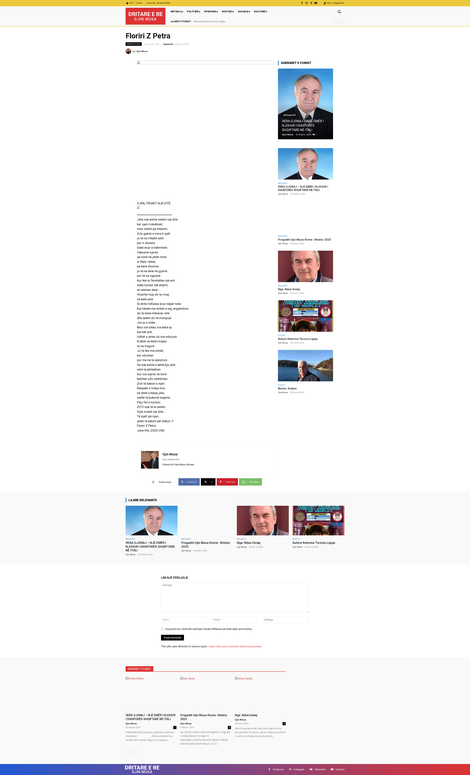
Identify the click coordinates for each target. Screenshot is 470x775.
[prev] (336, 21)
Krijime (281, 335)
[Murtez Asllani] (305, 365)
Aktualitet (289, 115)
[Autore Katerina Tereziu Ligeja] (305, 316)
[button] (339, 11)
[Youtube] (316, 3)
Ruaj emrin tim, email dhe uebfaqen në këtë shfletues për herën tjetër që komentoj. (209, 629)
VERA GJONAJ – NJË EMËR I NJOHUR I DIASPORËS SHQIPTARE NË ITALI (303, 125)
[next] (342, 21)
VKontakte (320, 769)
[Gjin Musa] (129, 51)
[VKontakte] (311, 769)
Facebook (278, 769)
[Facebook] (302, 3)
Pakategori (133, 44)
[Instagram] (306, 3)
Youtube (340, 769)
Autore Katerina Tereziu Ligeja (298, 339)
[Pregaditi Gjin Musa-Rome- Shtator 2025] (305, 216)
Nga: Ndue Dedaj (289, 289)
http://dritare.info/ (170, 459)
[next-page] (133, 753)
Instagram (299, 769)
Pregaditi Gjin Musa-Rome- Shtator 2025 (304, 239)
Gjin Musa (142, 51)
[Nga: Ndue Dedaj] (305, 266)
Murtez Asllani (204, 21)
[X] (311, 3)
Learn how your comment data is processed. (235, 646)
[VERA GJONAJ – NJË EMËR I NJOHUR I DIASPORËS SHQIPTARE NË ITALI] (305, 104)
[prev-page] (128, 753)
